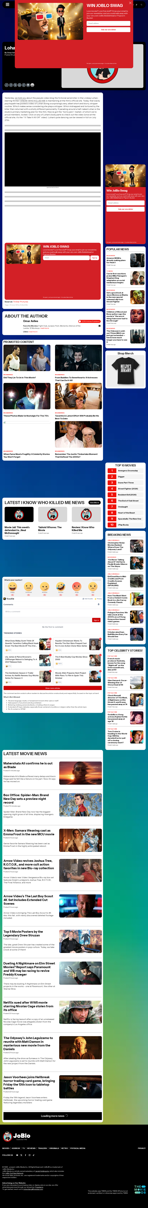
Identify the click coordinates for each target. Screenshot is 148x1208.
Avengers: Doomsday (128, 470)
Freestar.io (39, 1187)
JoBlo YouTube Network (14, 1173)
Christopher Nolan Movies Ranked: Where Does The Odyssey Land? (116, 546)
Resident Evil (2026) (127, 495)
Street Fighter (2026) (128, 488)
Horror (16, 1148)
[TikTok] (136, 4)
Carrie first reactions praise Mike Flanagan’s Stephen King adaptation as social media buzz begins (116, 278)
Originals (54, 1148)
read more (44, 328)
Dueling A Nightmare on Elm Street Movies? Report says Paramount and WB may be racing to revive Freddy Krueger (29, 969)
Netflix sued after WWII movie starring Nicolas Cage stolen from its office (28, 1006)
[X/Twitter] (21, 1155)
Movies (5, 1148)
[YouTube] (17, 1155)
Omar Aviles (12, 53)
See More (94, 502)
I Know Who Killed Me (18, 305)
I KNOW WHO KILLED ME (32, 100)
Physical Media (77, 1148)
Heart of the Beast (126, 513)
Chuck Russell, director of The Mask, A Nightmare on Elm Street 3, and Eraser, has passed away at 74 (117, 699)
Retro (64, 1148)
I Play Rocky (123, 525)
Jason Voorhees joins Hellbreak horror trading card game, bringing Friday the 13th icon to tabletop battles (29, 1082)
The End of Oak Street (128, 501)
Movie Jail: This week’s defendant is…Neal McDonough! (17, 530)
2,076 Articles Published (91, 321)
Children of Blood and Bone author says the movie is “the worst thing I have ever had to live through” (117, 316)
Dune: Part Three (126, 482)
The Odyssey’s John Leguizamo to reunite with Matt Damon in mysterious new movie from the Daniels (28, 1043)
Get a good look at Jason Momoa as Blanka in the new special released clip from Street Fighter (117, 297)
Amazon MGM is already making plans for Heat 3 (116, 260)
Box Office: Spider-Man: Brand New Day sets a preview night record (26, 798)
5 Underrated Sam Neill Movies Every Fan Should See (118, 634)
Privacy (142, 1148)
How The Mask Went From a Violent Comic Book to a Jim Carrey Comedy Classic (118, 599)
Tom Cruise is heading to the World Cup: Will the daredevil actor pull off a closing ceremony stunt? (117, 737)
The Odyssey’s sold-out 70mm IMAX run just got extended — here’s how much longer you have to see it (116, 336)
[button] (7, 4)
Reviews (31, 1148)
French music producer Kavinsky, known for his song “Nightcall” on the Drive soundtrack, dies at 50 (116, 664)
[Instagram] (29, 1155)
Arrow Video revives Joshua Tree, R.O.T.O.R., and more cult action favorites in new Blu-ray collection (28, 864)
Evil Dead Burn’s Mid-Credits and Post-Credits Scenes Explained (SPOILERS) (117, 581)
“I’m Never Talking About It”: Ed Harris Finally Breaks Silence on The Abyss (117, 563)
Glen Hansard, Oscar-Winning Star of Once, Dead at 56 (117, 682)
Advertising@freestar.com (33, 1189)
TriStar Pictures (20, 301)
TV (23, 1148)
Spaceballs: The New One (129, 519)
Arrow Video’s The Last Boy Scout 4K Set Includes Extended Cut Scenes (28, 899)
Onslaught (123, 507)
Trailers (42, 1148)
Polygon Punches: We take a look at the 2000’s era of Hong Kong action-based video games (118, 617)
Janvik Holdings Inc (42, 1171)
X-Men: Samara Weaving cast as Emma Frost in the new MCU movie (28, 832)
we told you (20, 98)
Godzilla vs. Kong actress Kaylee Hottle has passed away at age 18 (117, 717)
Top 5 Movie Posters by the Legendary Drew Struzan (23, 933)
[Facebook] (25, 1155)
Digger (121, 476)
